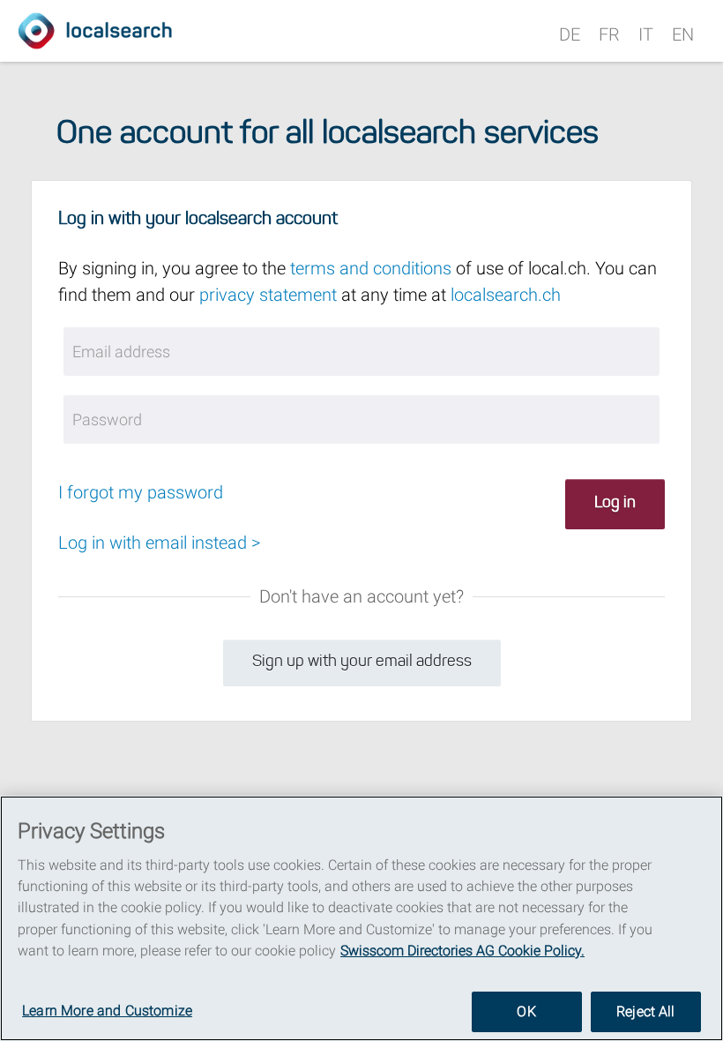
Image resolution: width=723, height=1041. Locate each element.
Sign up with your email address (362, 662)
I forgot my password (140, 492)
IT (645, 34)
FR (609, 34)
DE (569, 34)
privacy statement (268, 294)
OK (526, 1011)
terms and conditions (370, 268)
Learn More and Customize (107, 1010)
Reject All (645, 1011)
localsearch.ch (506, 294)
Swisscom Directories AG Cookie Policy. (462, 950)
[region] (361, 918)
